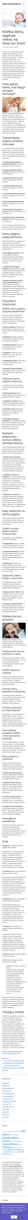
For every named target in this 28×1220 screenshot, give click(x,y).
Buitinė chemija (17, 1131)
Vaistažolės (4, 1149)
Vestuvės (5, 1114)
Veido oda (7, 1152)
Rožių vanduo (19, 1147)
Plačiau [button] (10, 1212)
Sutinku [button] (14, 1217)
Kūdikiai (6, 1058)
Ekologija (5, 1083)
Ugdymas (5, 1104)
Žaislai (4, 1117)
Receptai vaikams (7, 1101)
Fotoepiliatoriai (16, 1134)
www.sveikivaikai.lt (11, 4)
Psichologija (6, 1099)
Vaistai (4, 1112)
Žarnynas (11, 1154)
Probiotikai (14, 1147)
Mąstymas (20, 1144)
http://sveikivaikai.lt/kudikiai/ (11, 1053)
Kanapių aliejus (10, 1137)
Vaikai (4, 1109)
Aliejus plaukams (10, 1131)
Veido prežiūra (15, 1151)
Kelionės (6, 1141)
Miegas (14, 1144)
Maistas (5, 1144)
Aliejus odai (4, 1131)
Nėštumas (6, 1147)
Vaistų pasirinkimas (14, 1149)
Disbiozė (11, 1134)
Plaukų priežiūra (7, 1096)
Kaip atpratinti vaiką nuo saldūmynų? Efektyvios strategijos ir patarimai (13, 1068)
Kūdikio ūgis (18, 1141)
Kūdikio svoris (13, 1141)
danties (9, 113)
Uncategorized (7, 1107)
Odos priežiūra (6, 1093)
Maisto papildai (7, 1088)
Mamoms (5, 1091)
